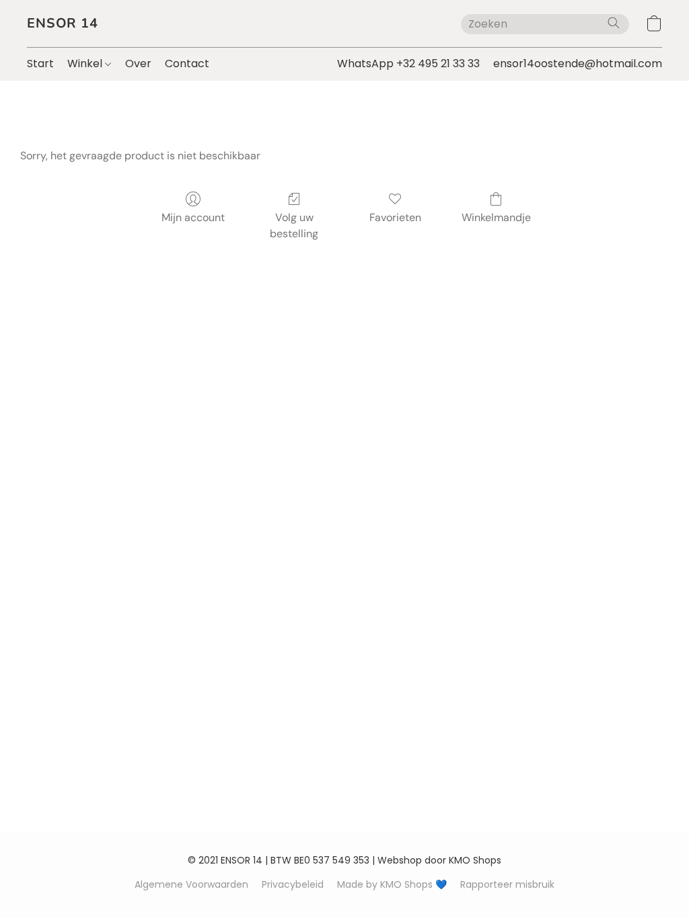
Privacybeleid (293, 884)
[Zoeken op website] (614, 22)
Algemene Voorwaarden (191, 884)
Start (40, 63)
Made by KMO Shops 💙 (392, 884)
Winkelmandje (496, 217)
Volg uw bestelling (294, 225)
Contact (187, 63)
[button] (62, 23)
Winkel (86, 63)
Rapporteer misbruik (507, 884)
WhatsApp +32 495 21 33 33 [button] (408, 63)
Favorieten (395, 217)
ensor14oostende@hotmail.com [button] (577, 63)
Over (138, 63)
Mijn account (193, 217)
